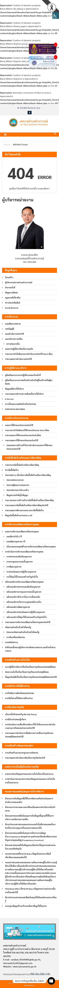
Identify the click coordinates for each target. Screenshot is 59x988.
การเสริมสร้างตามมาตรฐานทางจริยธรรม (21, 752)
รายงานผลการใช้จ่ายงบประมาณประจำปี (21, 440)
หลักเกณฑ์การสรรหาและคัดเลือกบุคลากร (23, 587)
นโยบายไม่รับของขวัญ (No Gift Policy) (21, 714)
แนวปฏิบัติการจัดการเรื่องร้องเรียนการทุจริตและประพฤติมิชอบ (30, 667)
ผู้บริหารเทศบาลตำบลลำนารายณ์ (18, 282)
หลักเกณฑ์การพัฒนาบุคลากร (18, 607)
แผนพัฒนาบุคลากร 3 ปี (15, 541)
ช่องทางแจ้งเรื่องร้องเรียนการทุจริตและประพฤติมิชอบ (27, 672)
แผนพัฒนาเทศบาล (13, 323)
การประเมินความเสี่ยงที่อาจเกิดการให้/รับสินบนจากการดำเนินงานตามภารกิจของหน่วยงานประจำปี (30, 726)
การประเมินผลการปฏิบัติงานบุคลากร (21, 571)
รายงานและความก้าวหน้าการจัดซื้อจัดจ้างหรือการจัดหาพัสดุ (29, 500)
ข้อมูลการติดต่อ (11, 292)
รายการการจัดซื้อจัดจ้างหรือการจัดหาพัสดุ (22, 465)
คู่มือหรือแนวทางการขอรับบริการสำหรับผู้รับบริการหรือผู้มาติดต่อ (29, 382)
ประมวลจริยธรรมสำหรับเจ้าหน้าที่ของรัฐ (22, 632)
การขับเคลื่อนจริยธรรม (15, 637)
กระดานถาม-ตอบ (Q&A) (15, 409)
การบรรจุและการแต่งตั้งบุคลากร (19, 561)
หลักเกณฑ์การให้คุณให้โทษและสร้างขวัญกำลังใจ (26, 617)
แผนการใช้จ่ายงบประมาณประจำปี (19, 425)
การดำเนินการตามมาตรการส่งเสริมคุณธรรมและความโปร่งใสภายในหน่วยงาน (30, 781)
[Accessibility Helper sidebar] (55, 15)
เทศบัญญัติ (9, 329)
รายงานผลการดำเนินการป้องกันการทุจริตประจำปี (25, 758)
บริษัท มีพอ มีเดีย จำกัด (39, 974)
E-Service (9, 399)
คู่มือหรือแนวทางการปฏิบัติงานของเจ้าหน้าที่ (23, 375)
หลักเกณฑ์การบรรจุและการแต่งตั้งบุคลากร (23, 592)
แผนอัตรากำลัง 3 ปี (14, 536)
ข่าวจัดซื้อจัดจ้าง (12, 470)
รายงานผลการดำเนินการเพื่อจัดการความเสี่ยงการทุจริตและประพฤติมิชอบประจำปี (29, 735)
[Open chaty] (51, 981)
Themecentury (29, 985)
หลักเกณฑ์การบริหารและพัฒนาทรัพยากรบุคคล (24, 582)
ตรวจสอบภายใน (13, 344)
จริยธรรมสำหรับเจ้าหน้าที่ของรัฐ (18, 627)
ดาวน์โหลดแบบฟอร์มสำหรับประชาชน (20, 404)
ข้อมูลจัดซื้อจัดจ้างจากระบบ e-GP (18, 515)
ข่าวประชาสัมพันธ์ (12, 302)
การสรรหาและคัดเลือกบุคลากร (19, 556)
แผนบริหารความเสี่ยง (14, 339)
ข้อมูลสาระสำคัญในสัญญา (17, 495)
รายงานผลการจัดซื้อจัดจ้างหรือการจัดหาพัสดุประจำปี (26, 505)
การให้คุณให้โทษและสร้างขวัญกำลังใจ (22, 577)
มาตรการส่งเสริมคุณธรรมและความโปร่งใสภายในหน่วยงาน (29, 774)
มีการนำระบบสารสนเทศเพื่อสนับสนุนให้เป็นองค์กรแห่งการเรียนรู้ (31, 899)
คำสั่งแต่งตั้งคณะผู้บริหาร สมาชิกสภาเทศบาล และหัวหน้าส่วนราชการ (30, 649)
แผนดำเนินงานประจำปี (14, 334)
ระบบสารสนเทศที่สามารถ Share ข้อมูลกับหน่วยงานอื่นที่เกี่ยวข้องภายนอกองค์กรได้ (28, 856)
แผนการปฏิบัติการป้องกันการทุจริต (19, 349)
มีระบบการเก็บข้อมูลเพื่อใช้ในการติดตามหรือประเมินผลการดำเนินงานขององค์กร (29, 800)
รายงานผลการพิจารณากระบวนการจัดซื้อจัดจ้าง (24, 510)
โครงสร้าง (9, 277)
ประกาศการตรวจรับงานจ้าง (17, 490)
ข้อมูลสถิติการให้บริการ (14, 389)
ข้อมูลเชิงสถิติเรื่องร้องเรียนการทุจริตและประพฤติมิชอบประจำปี (31, 677)
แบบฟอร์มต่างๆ (11, 642)
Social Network (11, 308)
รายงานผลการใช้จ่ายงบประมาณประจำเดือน (23, 435)
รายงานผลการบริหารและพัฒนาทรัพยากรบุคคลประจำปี (27, 622)
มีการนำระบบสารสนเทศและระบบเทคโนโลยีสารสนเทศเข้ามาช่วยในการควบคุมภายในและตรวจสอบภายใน (30, 826)
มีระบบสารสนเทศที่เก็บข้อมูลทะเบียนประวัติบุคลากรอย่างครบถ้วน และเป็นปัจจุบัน (30, 847)
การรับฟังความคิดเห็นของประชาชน (19, 693)
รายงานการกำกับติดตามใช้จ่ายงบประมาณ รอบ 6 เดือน (27, 430)
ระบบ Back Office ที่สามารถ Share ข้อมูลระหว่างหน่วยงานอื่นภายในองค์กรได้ (30, 891)
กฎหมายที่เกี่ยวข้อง (13, 297)
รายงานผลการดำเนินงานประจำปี (18, 359)
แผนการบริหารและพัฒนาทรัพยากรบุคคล (22, 531)
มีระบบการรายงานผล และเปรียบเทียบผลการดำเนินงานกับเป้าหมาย (30, 809)
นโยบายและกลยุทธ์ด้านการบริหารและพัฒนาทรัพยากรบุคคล (31, 546)
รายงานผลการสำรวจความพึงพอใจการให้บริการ (24, 394)
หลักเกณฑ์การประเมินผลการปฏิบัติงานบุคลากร (25, 612)
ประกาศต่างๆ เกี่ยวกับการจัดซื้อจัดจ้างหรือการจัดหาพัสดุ (28, 475)
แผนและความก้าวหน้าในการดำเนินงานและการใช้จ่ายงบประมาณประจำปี (29, 447)
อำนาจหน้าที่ (10, 287)
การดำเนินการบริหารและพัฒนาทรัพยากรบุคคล (24, 551)
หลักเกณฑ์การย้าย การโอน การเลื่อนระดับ (23, 597)
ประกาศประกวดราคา (15, 480)
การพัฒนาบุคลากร (13, 566)
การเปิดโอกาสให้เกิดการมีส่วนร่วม (19, 698)
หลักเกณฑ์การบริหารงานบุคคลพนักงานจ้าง (23, 602)
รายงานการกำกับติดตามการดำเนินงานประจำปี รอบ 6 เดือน (29, 354)
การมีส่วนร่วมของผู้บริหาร (15, 719)
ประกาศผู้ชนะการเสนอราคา (17, 485)
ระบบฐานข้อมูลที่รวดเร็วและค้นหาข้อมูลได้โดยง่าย (26, 906)
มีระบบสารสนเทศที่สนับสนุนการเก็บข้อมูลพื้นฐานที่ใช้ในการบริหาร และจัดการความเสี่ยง (29, 818)
